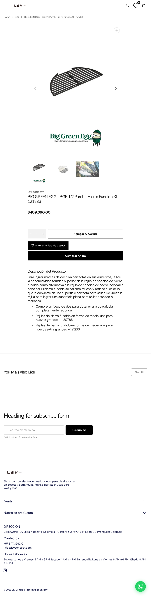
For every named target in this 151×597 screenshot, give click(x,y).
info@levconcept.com (17, 547)
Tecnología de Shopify (37, 589)
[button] (8, 5)
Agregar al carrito (85, 234)
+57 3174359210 (13, 543)
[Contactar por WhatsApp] (140, 586)
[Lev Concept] (20, 5)
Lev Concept (18, 589)
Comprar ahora (75, 256)
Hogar (7, 17)
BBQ (17, 17)
